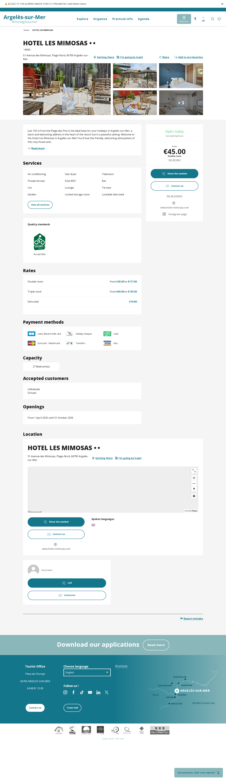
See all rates (175, 159)
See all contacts (174, 195)
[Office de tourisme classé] (100, 730)
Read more (156, 645)
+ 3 (181, 103)
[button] (212, 19)
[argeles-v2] (24, 19)
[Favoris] (220, 19)
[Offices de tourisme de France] (142, 730)
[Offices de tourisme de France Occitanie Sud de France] (121, 730)
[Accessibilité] (195, 19)
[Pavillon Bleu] (86, 730)
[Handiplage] (72, 730)
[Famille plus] (58, 730)
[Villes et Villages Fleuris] (159, 730)
